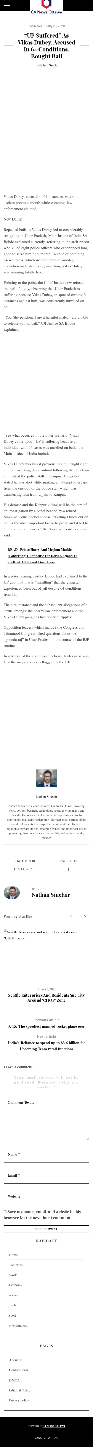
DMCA (14, 1380)
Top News (35, 26)
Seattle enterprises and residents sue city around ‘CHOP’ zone (46, 998)
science (14, 1295)
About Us (15, 1360)
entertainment (18, 1325)
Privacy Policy (19, 1400)
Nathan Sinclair (48, 65)
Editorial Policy (19, 1390)
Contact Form (18, 1370)
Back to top (43, 1437)
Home (13, 1254)
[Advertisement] (46, 130)
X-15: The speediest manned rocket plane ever (46, 1023)
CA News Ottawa (54, 1426)
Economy (15, 1285)
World (13, 1275)
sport (12, 1315)
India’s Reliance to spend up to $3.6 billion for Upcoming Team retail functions (46, 1043)
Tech (12, 1305)
